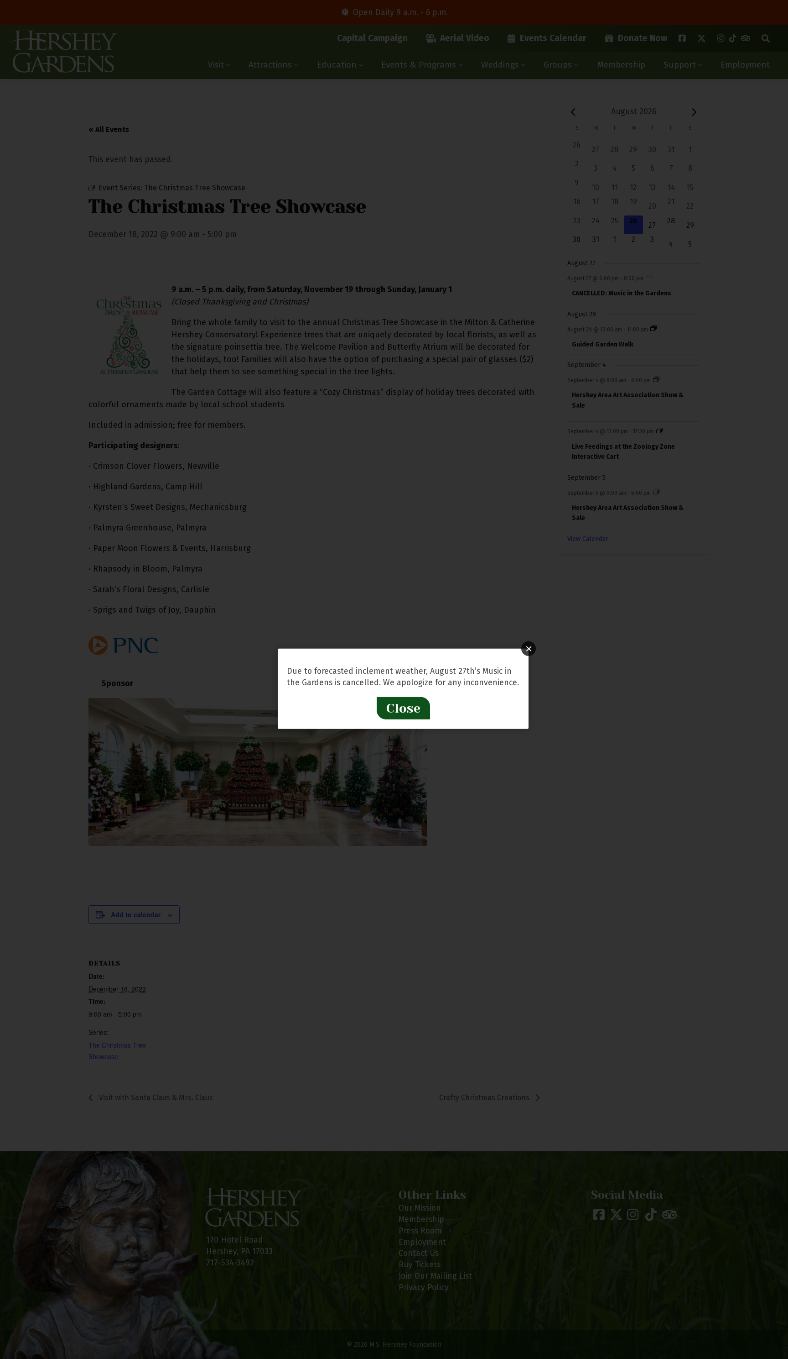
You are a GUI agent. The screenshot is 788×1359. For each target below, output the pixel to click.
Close (403, 708)
